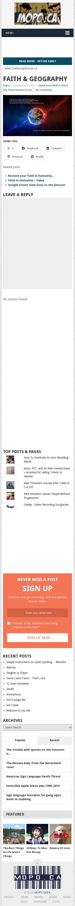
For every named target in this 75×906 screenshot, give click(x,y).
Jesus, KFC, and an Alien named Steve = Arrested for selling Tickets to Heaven (47, 472)
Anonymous (13, 694)
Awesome (40, 901)
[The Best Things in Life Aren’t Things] (14, 834)
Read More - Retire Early (37, 61)
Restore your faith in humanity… (31, 175)
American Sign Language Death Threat (33, 776)
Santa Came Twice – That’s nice (25, 678)
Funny (53, 897)
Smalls (10, 689)
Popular (20, 740)
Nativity (11, 667)
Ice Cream (12, 705)
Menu (9, 32)
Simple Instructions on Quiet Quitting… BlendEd (36, 662)
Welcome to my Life (18, 710)
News (24, 897)
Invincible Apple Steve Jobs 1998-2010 (32, 785)
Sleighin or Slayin (16, 672)
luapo (6, 85)
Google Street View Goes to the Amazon (36, 185)
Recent (55, 740)
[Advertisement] (39, 47)
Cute (56, 901)
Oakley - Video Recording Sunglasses (46, 504)
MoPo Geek (42, 892)
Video (67, 897)
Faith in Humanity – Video (26, 180)
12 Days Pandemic (17, 683)
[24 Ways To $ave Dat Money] (37, 834)
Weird (38, 897)
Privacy (9, 897)
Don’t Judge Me (15, 699)
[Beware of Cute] (60, 834)
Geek (24, 901)
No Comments (44, 89)
